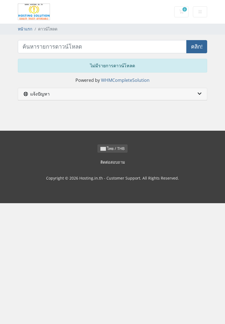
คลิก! (197, 46)
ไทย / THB (115, 148)
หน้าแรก (25, 29)
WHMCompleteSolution (125, 80)
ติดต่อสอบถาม (112, 162)
